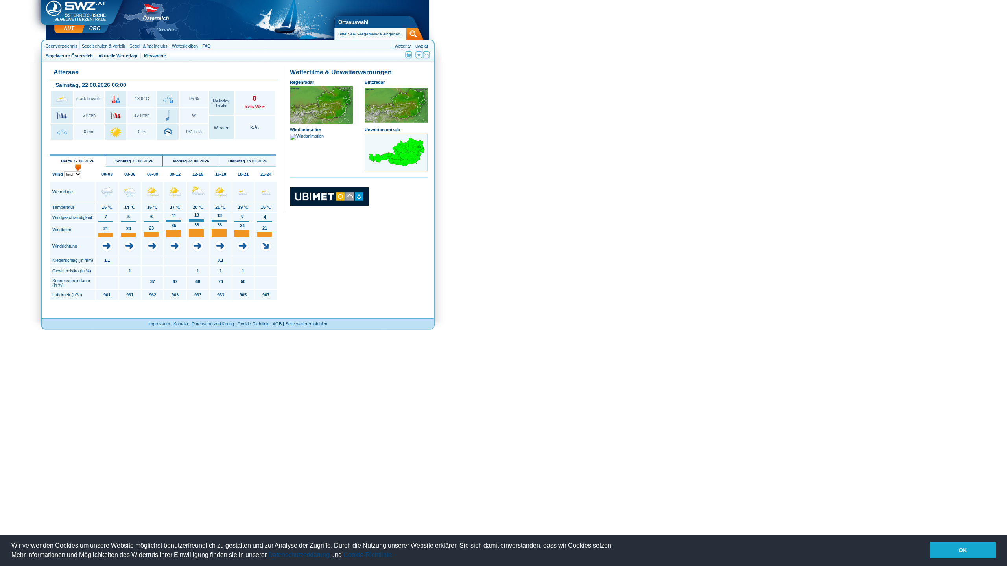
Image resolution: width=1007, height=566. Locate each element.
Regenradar (302, 82)
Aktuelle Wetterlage (118, 55)
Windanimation (305, 129)
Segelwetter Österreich (69, 55)
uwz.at (421, 46)
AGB (277, 324)
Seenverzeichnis (61, 46)
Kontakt (180, 324)
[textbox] (375, 34)
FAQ (206, 46)
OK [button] (963, 550)
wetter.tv (403, 46)
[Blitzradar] (396, 122)
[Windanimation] (307, 136)
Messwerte (155, 55)
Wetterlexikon (185, 46)
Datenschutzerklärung (299, 554)
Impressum (159, 324)
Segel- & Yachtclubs (148, 46)
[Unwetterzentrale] (396, 169)
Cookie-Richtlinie (367, 554)
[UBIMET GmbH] (329, 204)
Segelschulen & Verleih (103, 46)
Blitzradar (375, 82)
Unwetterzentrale (382, 129)
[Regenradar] (321, 122)
